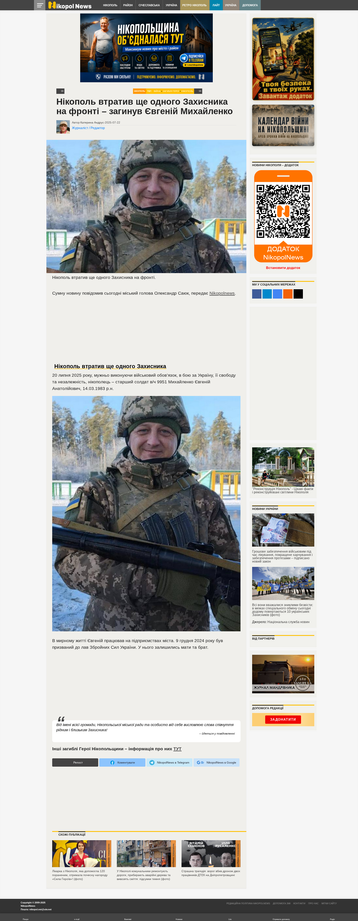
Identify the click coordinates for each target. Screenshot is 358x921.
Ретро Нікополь (194, 5)
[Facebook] (256, 294)
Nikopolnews (222, 293)
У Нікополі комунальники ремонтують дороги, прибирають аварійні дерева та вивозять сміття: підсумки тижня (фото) (144, 874)
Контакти (299, 903)
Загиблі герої (171, 91)
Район (128, 5)
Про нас (313, 903)
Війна (157, 91)
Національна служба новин (288, 622)
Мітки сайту (329, 903)
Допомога (250, 5)
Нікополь (110, 5)
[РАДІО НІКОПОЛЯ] (283, 125)
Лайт (216, 5)
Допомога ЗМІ (281, 903)
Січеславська (149, 5)
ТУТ (177, 748)
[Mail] (298, 294)
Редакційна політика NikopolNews (248, 903)
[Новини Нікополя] (69, 8)
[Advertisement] (146, 331)
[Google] (277, 294)
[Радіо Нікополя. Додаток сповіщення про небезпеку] (283, 59)
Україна (171, 5)
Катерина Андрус (92, 122)
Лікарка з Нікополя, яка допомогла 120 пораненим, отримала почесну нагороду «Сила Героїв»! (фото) (80, 874)
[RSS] (288, 294)
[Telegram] (267, 294)
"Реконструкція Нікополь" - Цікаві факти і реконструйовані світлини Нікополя (282, 490)
